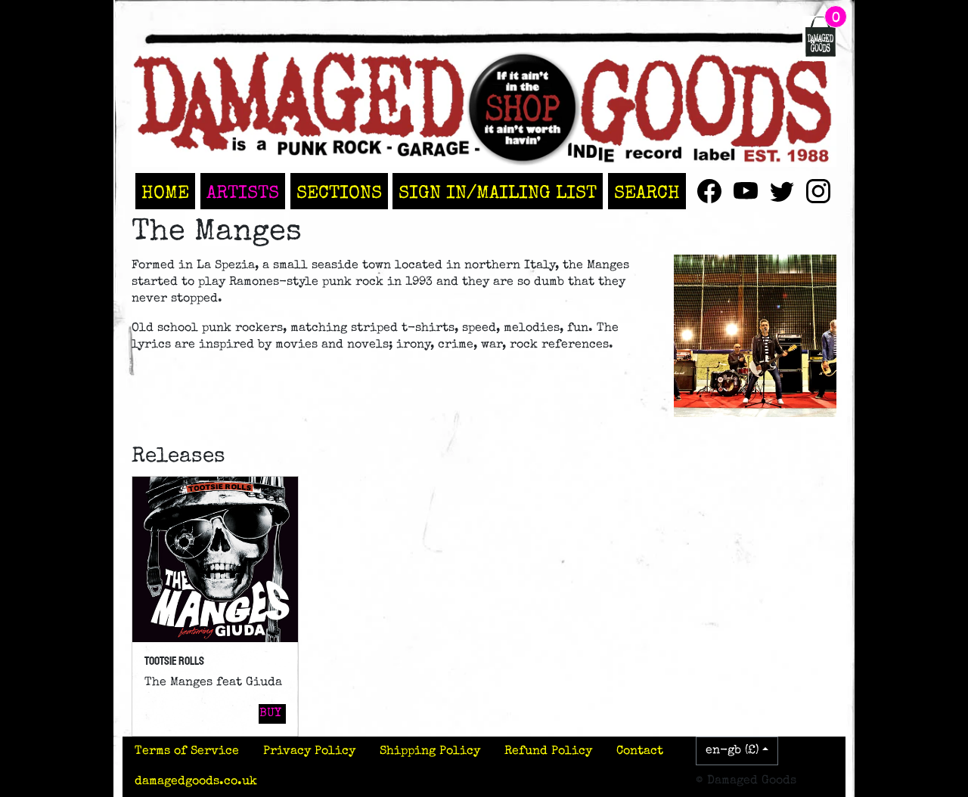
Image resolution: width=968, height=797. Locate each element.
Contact (639, 752)
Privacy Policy (309, 752)
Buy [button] (270, 714)
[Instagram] (818, 191)
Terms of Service (187, 752)
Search (647, 194)
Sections (339, 194)
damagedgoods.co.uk (196, 782)
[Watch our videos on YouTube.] (746, 191)
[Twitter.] (782, 191)
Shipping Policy (430, 752)
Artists (242, 194)
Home (165, 194)
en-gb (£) (732, 751)
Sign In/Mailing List (498, 194)
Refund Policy (548, 752)
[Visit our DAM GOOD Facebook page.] (709, 191)
